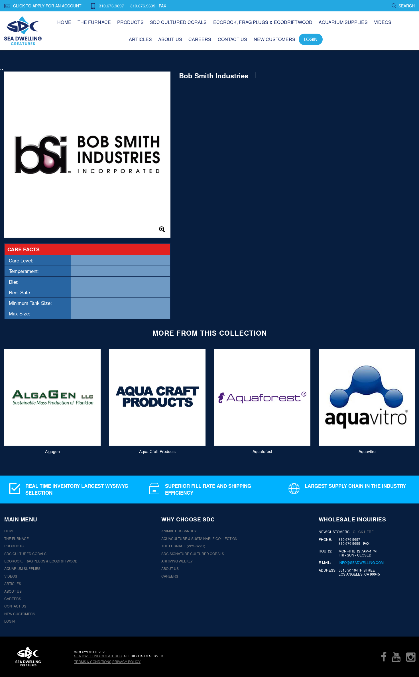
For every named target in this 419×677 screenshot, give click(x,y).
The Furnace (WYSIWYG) (183, 546)
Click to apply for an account (47, 6)
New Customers (274, 39)
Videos (383, 22)
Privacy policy (126, 661)
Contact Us (232, 39)
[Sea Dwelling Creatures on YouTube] (396, 657)
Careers (199, 39)
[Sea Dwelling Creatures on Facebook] (383, 657)
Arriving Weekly (177, 561)
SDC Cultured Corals (178, 22)
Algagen (52, 451)
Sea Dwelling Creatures (98, 655)
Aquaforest (262, 451)
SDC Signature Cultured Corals (192, 554)
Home (64, 22)
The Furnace (94, 22)
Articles (140, 39)
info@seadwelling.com (361, 562)
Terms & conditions (92, 661)
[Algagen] (52, 397)
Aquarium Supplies (343, 22)
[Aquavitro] (367, 397)
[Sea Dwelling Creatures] (28, 656)
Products (130, 22)
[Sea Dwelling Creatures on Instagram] (410, 657)
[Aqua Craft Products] (157, 397)
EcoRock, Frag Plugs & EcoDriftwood (262, 22)
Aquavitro (367, 451)
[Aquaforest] (262, 397)
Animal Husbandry (179, 531)
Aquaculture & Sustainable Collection (199, 539)
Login (311, 39)
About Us (170, 39)
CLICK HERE (363, 531)
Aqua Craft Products (157, 451)
